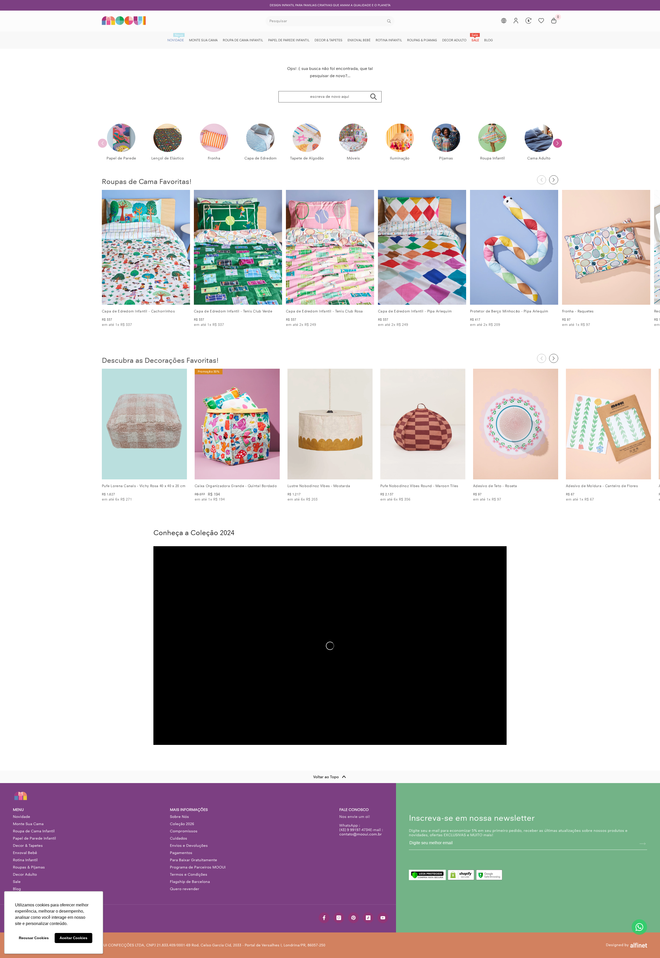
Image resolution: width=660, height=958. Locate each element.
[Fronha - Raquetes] (606, 247)
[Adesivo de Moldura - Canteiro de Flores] (608, 424)
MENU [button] (18, 810)
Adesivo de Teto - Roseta (495, 486)
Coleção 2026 (182, 824)
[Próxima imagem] (182, 247)
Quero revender (184, 889)
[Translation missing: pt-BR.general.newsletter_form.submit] (642, 843)
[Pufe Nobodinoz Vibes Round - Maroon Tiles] (422, 424)
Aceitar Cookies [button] (73, 938)
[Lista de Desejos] (541, 20)
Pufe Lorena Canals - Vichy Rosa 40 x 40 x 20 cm (143, 486)
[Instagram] (338, 917)
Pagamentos (181, 852)
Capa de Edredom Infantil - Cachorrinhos (138, 311)
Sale (17, 881)
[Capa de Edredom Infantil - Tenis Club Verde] (238, 247)
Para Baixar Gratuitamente (193, 860)
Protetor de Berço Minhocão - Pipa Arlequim (509, 311)
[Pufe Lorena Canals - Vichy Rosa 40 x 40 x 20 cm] (144, 424)
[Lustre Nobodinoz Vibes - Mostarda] (330, 424)
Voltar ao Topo (326, 777)
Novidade (21, 816)
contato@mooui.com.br (360, 834)
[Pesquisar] (330, 21)
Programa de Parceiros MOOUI (198, 867)
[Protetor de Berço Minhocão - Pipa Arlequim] (514, 247)
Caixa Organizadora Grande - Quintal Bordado (236, 486)
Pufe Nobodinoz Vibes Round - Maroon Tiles (419, 486)
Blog (17, 889)
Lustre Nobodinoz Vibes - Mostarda (318, 486)
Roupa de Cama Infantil (34, 831)
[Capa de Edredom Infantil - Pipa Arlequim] (422, 247)
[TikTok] (368, 917)
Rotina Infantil (25, 860)
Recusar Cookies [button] (34, 938)
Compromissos (183, 831)
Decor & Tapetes (28, 845)
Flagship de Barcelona (190, 881)
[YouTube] (382, 917)
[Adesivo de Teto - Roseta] (515, 424)
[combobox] (326, 21)
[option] (330, 5)
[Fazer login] (516, 20)
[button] (557, 143)
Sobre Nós (179, 816)
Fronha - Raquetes (578, 311)
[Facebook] (324, 917)
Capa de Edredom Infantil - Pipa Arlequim (415, 311)
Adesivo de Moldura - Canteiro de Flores (602, 486)
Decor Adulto (25, 874)
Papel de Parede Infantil (34, 838)
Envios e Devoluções (189, 845)
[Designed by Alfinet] (638, 945)
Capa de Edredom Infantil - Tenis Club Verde (233, 311)
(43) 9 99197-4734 (354, 829)
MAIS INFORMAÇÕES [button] (189, 810)
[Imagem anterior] (110, 247)
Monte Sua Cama (28, 824)
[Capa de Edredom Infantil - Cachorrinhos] (146, 247)
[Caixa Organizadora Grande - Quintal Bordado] (237, 424)
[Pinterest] (353, 917)
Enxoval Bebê (25, 852)
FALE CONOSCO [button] (354, 810)
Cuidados (178, 838)
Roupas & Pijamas (29, 867)
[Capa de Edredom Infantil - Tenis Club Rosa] (330, 247)
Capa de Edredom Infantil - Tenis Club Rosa (324, 311)
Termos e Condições (188, 874)
